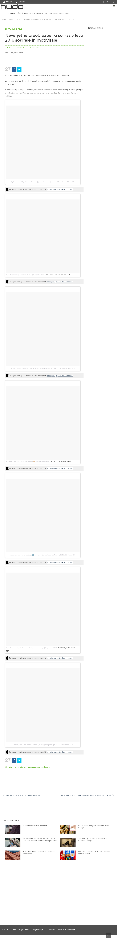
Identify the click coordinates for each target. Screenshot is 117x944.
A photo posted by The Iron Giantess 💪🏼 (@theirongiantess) (27, 461)
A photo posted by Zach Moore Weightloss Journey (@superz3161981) (32, 648)
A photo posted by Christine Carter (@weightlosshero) (25, 275)
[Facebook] (14, 69)
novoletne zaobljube (32, 767)
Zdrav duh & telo (13, 29)
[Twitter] (107, 1)
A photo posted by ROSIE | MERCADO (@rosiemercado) (31, 368)
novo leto (19, 767)
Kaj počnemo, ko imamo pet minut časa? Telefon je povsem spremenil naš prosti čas (40, 840)
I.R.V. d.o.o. (4, 930)
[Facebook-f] (103, 1)
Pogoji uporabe (24, 930)
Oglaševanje (38, 930)
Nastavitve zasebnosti (66, 930)
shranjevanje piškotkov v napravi (60, 189)
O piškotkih (50, 930)
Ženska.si (21, 2)
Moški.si (9, 2)
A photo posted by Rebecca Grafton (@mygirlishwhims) (31, 182)
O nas (13, 930)
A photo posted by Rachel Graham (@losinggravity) (31, 745)
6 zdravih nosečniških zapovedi (35, 826)
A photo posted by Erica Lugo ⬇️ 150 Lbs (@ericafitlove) (31, 555)
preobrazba (45, 767)
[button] (113, 2)
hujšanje (11, 767)
